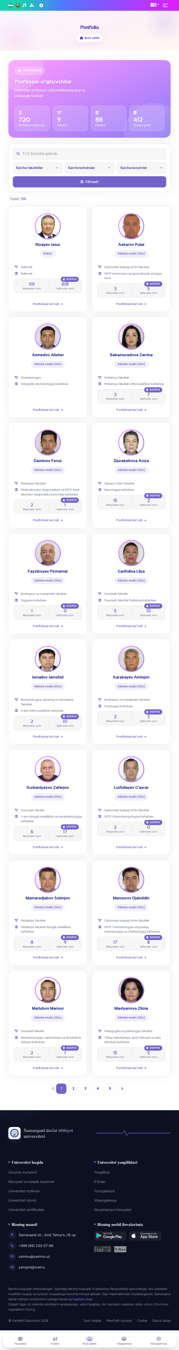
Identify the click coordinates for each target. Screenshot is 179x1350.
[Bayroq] (10, 5)
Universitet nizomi (22, 1200)
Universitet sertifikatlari (26, 1210)
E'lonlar (99, 1182)
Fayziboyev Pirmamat (48, 571)
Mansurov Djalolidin (131, 898)
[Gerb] (17, 5)
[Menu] (167, 5)
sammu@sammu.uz (34, 1256)
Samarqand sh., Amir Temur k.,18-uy (47, 1235)
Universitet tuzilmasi (24, 1191)
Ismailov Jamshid (47, 677)
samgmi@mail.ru (32, 1267)
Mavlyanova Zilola (131, 1008)
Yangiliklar (102, 1172)
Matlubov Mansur (48, 1008)
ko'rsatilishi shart (81, 1299)
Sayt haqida (92, 1320)
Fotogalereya (104, 1191)
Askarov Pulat (131, 244)
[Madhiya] (24, 5)
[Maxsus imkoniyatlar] (41, 5)
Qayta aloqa (161, 1320)
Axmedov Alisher (48, 355)
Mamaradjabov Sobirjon (48, 898)
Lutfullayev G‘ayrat (131, 787)
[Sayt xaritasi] (32, 5)
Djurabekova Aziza (131, 461)
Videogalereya (105, 1200)
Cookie (142, 1320)
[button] (155, 4)
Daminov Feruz (48, 461)
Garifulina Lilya (131, 571)
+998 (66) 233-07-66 (36, 1246)
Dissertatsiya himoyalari (112, 1210)
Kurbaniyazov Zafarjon (48, 787)
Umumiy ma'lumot (22, 1172)
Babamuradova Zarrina (131, 355)
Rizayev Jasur (47, 244)
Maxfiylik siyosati (119, 1320)
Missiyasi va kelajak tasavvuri (31, 1182)
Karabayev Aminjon (131, 677)
